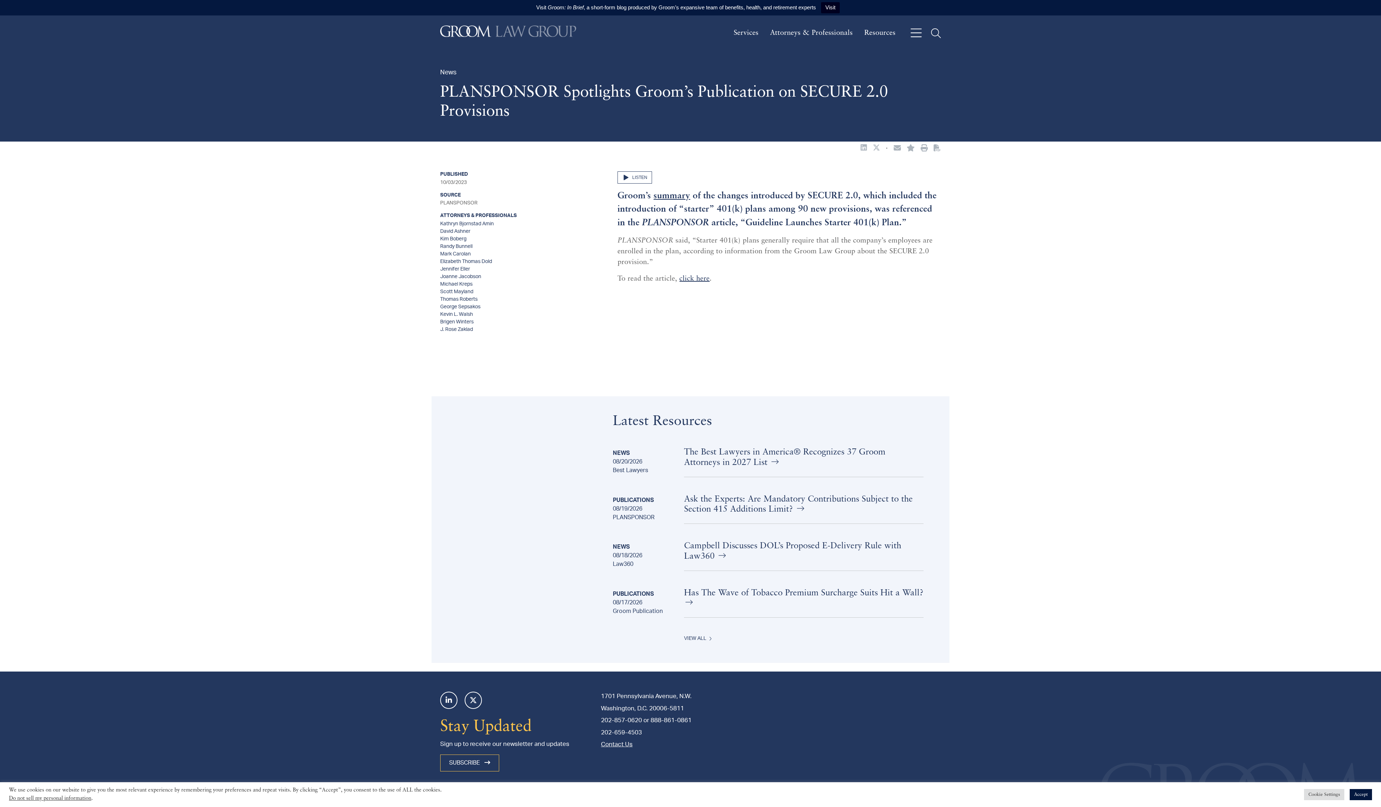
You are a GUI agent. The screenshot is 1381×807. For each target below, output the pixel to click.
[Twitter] (473, 700)
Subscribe (465, 763)
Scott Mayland (456, 291)
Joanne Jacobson (460, 276)
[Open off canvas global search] (936, 33)
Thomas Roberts (459, 299)
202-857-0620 (621, 720)
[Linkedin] (448, 700)
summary (671, 196)
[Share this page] (897, 148)
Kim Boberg (453, 238)
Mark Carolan (455, 254)
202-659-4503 (621, 732)
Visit (830, 7)
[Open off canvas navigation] (916, 33)
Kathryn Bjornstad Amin (467, 223)
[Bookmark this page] (911, 148)
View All (695, 638)
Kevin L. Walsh (456, 314)
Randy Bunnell (456, 246)
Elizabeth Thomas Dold (466, 261)
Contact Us (617, 744)
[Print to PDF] (937, 148)
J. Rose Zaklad (456, 329)
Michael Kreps (456, 284)
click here (694, 278)
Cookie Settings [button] (1324, 799)
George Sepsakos (460, 306)
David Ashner (455, 231)
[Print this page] (924, 148)
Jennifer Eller (455, 269)
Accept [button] (1361, 799)
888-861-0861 (671, 720)
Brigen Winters (457, 321)
